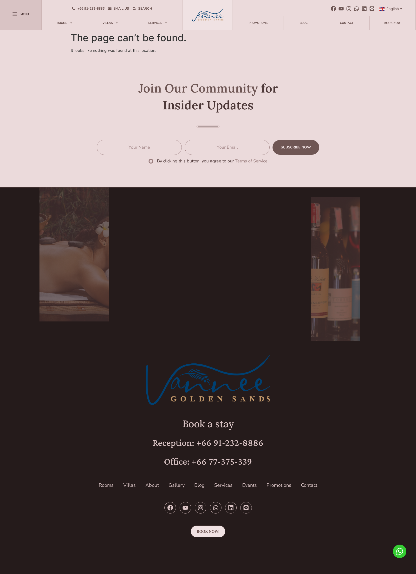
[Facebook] (333, 8)
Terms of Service (251, 161)
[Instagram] (348, 8)
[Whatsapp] (356, 8)
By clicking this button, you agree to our (212, 161)
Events (249, 485)
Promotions (258, 23)
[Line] (372, 8)
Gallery (177, 485)
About (152, 485)
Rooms (62, 23)
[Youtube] (341, 8)
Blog (304, 23)
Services (155, 23)
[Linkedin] (364, 8)
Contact (346, 23)
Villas (108, 23)
